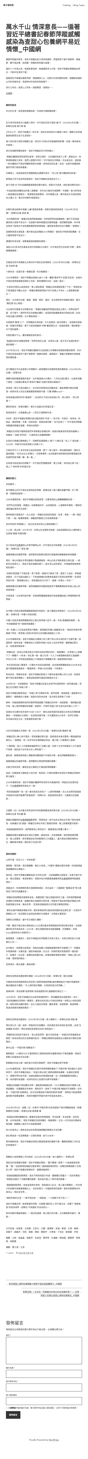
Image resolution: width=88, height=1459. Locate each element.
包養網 (9, 93)
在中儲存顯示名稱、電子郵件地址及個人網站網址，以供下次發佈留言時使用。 (43, 1408)
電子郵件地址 (12, 1381)
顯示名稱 (10, 1368)
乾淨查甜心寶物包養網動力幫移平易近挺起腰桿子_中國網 (35, 1284)
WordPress (54, 1440)
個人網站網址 (11, 1395)
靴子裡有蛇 (8, 5)
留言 (8, 1335)
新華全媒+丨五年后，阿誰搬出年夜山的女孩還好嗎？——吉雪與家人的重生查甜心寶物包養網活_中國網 (51, 1294)
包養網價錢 (25, 820)
